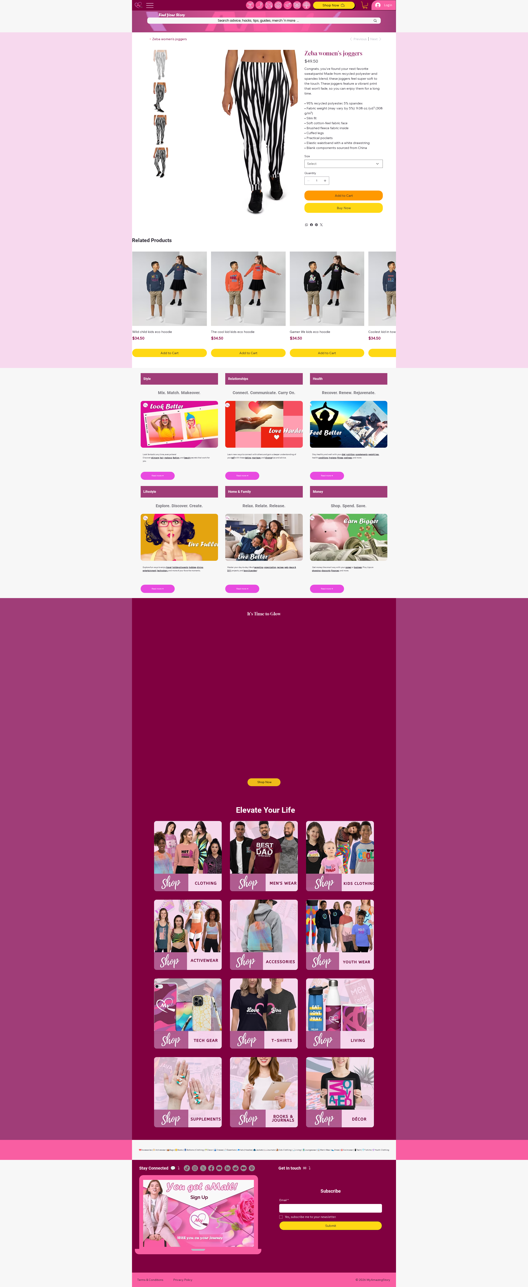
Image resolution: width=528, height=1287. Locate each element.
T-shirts (367, 1150)
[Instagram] (195, 1168)
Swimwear (348, 1150)
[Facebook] (311, 225)
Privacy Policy (182, 1280)
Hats (241, 1150)
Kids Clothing (284, 1150)
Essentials (231, 1150)
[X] (203, 1168)
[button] (365, 5)
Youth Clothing (382, 1150)
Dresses (219, 1150)
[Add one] (325, 181)
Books (180, 1150)
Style (147, 379)
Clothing (199, 1150)
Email (284, 1200)
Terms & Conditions (150, 1280)
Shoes (336, 1150)
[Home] (146, 39)
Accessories (146, 1150)
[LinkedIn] (227, 1168)
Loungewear (310, 1150)
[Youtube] (219, 1168)
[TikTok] (187, 1168)
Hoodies (248, 1150)
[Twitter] (321, 225)
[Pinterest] (316, 225)
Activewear (160, 1150)
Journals (271, 1150)
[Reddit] (235, 1168)
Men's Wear (325, 1150)
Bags (171, 1150)
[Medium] (243, 1168)
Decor (210, 1150)
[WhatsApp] (306, 225)
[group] (264, 304)
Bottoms (190, 1150)
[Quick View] (169, 289)
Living (298, 1150)
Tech (359, 1150)
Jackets (259, 1150)
